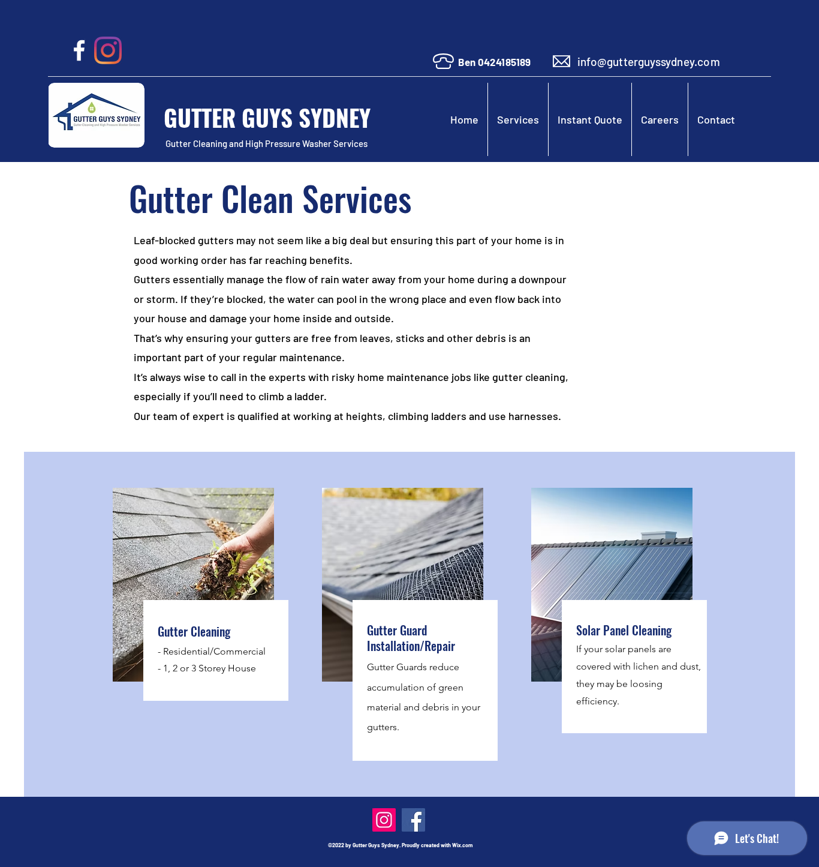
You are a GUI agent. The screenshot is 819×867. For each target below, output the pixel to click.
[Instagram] (108, 50)
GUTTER (200, 117)
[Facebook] (79, 50)
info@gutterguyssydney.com (648, 61)
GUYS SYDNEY (309, 117)
